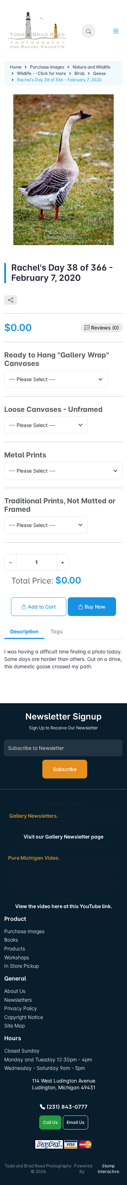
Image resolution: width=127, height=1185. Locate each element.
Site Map (14, 1026)
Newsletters (18, 1000)
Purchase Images (47, 67)
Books (11, 940)
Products (14, 949)
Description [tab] (24, 631)
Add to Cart (41, 607)
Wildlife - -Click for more (41, 73)
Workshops (16, 957)
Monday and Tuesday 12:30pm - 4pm (48, 1059)
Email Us (75, 1122)
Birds (79, 73)
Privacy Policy (20, 1008)
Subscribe (65, 769)
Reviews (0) (105, 328)
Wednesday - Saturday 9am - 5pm (44, 1068)
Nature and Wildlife (91, 67)
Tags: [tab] (57, 631)
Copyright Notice (23, 1017)
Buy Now (94, 607)
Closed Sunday (22, 1051)
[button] (88, 31)
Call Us (50, 1122)
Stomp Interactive (108, 1168)
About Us (14, 991)
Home (16, 67)
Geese (99, 73)
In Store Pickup (21, 966)
